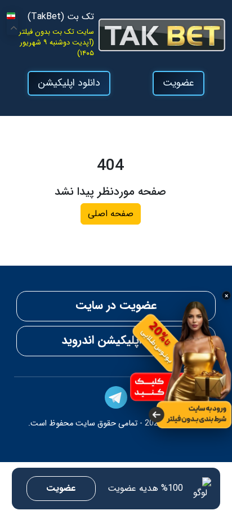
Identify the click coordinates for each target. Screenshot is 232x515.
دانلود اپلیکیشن (69, 83)
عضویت (178, 83)
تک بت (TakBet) (61, 17)
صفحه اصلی (110, 214)
